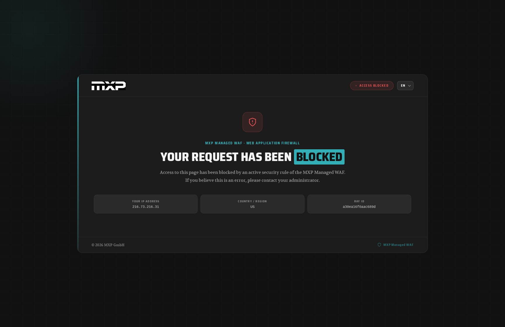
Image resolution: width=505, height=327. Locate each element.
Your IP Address (146, 201)
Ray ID (359, 201)
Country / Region (252, 201)
